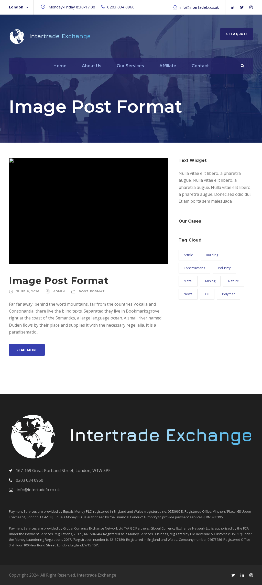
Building (212, 255)
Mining (210, 281)
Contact (200, 65)
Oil (207, 294)
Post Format (92, 291)
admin (59, 291)
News (188, 294)
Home (60, 65)
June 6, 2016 (27, 291)
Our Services (130, 65)
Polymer (228, 294)
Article (188, 255)
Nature (233, 281)
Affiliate (167, 65)
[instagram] (251, 7)
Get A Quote (236, 34)
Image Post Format (59, 280)
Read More (26, 350)
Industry (224, 268)
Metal (188, 281)
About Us (91, 65)
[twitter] (242, 7)
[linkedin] (232, 7)
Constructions (194, 268)
